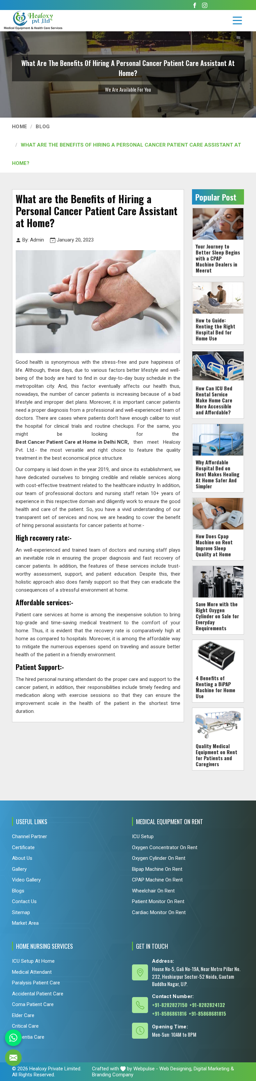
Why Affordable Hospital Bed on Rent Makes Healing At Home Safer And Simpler (217, 473)
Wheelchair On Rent (153, 890)
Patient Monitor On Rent (158, 901)
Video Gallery (26, 880)
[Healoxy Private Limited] (45, 20)
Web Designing (175, 1069)
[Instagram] (204, 5)
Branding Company (112, 1075)
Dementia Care (28, 1037)
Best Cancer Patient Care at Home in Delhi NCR (72, 442)
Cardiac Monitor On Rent (159, 912)
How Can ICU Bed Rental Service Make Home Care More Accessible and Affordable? (214, 399)
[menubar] (237, 20)
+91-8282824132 (207, 1004)
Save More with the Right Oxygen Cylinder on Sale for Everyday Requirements (217, 615)
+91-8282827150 (169, 1004)
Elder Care (23, 1015)
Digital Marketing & (214, 1069)
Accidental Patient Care (37, 994)
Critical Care (25, 1026)
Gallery (19, 869)
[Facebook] (194, 5)
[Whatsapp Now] (13, 1037)
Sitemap (21, 912)
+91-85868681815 (207, 1013)
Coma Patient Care (33, 1004)
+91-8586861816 (169, 1013)
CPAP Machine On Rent (157, 880)
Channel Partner (29, 836)
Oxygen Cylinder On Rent (158, 858)
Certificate (23, 847)
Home (19, 127)
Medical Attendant (32, 972)
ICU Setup (143, 836)
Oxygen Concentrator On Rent (164, 847)
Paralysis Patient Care (36, 983)
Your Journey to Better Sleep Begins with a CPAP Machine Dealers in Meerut (218, 258)
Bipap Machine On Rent (157, 869)
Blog (43, 127)
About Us (22, 858)
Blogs (18, 890)
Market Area (25, 923)
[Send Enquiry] (13, 1057)
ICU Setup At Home (33, 961)
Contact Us (24, 901)
